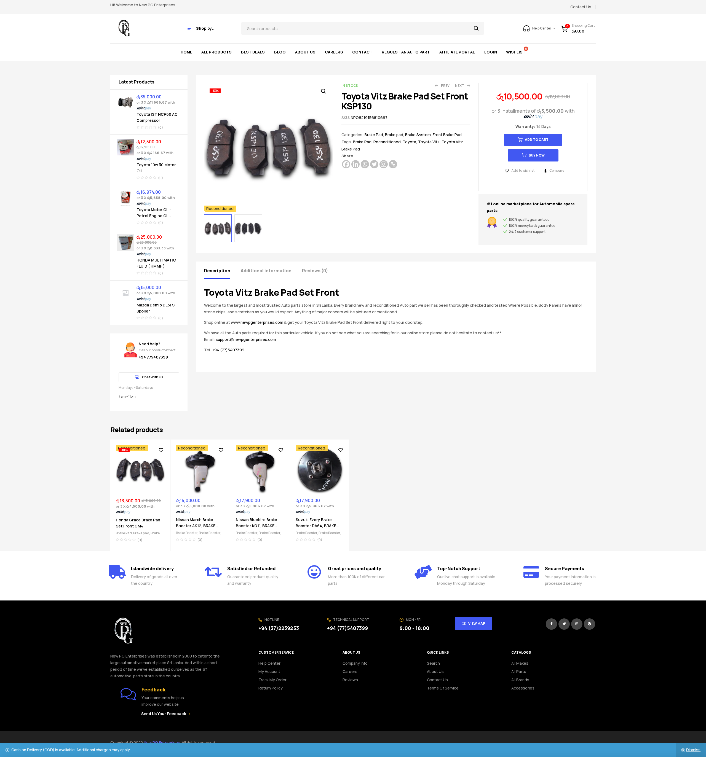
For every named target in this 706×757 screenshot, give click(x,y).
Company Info (355, 663)
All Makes (519, 663)
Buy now (537, 155)
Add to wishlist (522, 170)
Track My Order (272, 679)
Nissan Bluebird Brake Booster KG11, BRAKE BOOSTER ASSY (256, 525)
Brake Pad (374, 134)
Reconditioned (387, 141)
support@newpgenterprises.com (246, 339)
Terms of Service (443, 688)
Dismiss (693, 749)
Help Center (269, 663)
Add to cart (537, 139)
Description (217, 271)
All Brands (520, 679)
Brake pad (394, 134)
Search (476, 28)
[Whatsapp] (365, 164)
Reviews (350, 679)
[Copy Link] (393, 164)
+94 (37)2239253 (278, 628)
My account (269, 671)
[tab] (222, 270)
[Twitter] (374, 164)
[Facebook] (346, 164)
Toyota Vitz (429, 141)
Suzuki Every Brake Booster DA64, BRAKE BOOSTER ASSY (316, 525)
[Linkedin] (355, 164)
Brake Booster (186, 532)
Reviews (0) (315, 271)
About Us (435, 671)
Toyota (409, 141)
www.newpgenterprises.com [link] (257, 322)
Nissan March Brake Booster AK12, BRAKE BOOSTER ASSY (195, 525)
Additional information (266, 271)
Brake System (418, 134)
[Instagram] (383, 164)
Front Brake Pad (447, 134)
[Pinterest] (589, 624)
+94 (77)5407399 (228, 349)
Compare (556, 170)
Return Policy (270, 688)
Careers (350, 671)
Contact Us (437, 679)
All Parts (518, 671)
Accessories (522, 688)
